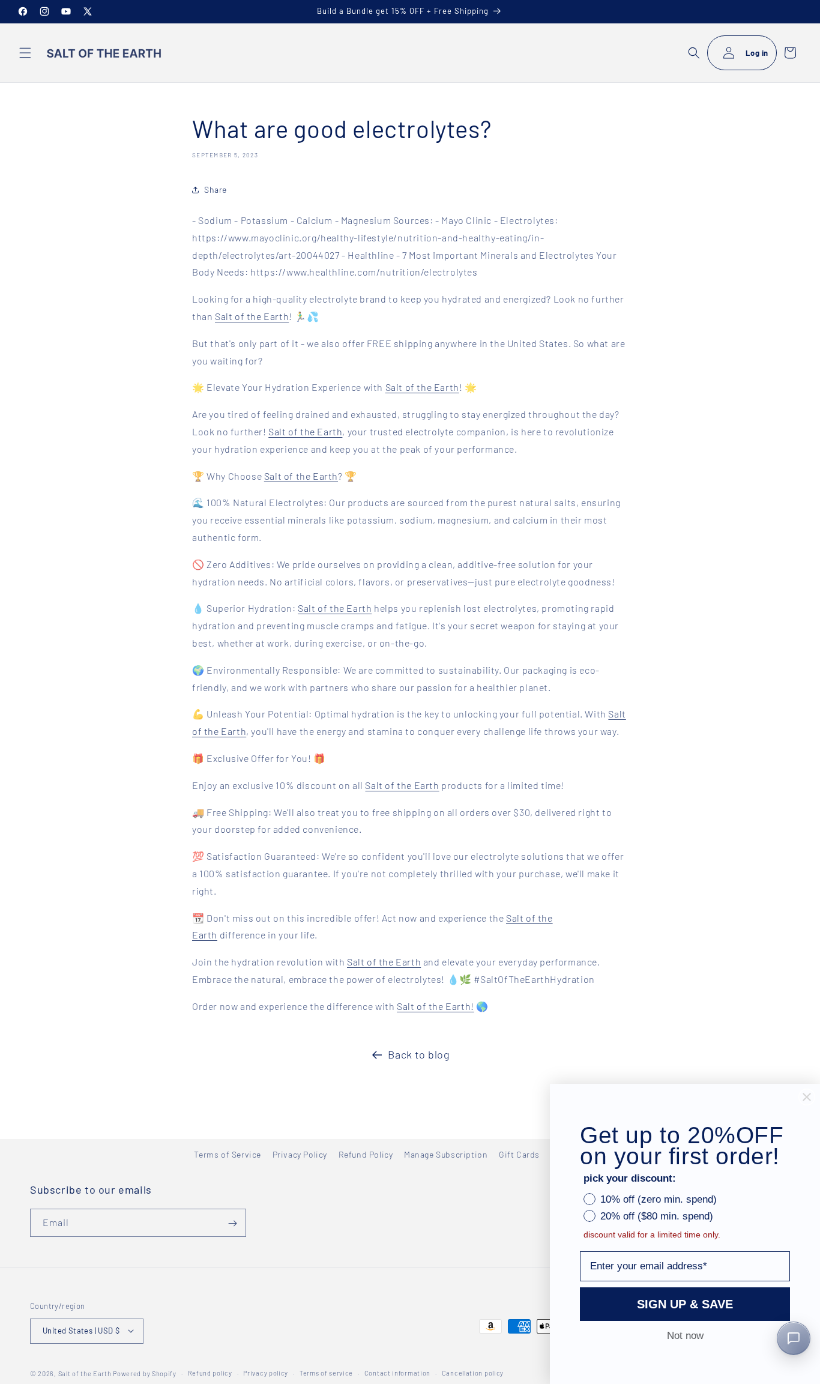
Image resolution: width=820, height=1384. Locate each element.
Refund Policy (366, 1154)
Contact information (397, 1372)
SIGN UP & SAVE (685, 1304)
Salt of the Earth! (435, 1006)
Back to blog (419, 1054)
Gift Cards (519, 1154)
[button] (25, 53)
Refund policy (210, 1372)
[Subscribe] (232, 1223)
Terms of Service (227, 1154)
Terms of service (326, 1372)
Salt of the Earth (252, 316)
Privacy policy (265, 1372)
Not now (685, 1335)
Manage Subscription (445, 1154)
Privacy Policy (300, 1154)
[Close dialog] (806, 1097)
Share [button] (215, 189)
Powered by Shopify (144, 1373)
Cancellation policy (473, 1372)
